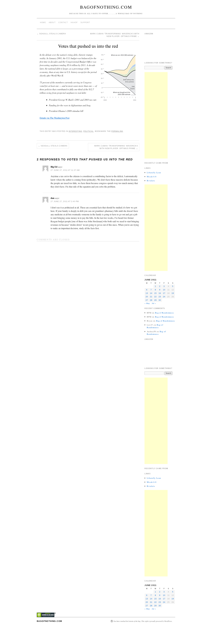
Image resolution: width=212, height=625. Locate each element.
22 (155, 297)
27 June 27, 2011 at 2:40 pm (65, 201)
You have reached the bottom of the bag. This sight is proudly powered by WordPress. (142, 621)
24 (164, 297)
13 (147, 293)
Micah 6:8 (152, 176)
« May (147, 303)
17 (164, 293)
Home (43, 22)
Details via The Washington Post (54, 117)
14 (151, 293)
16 (160, 293)
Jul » (154, 303)
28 (151, 300)
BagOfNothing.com (106, 7)
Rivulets (151, 180)
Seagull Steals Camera (51, 34)
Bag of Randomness (164, 312)
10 (164, 290)
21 (151, 297)
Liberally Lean (154, 172)
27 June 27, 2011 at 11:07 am (65, 170)
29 (155, 300)
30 (160, 300)
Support (85, 22)
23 (160, 297)
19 (173, 293)
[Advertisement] (156, 115)
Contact (63, 22)
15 (155, 293)
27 (147, 300)
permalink (117, 131)
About (52, 22)
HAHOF (74, 22)
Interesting (75, 131)
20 (147, 297)
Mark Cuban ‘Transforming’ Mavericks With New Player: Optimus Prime (116, 147)
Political (88, 131)
